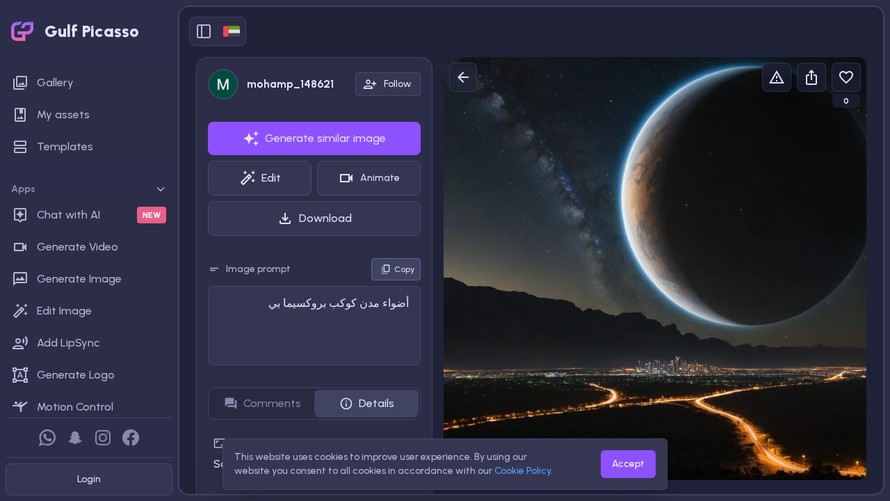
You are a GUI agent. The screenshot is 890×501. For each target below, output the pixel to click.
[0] (846, 77)
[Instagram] (103, 437)
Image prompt (258, 269)
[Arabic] (231, 31)
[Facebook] (130, 437)
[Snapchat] (75, 437)
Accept (628, 464)
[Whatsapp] (47, 437)
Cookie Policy (522, 471)
